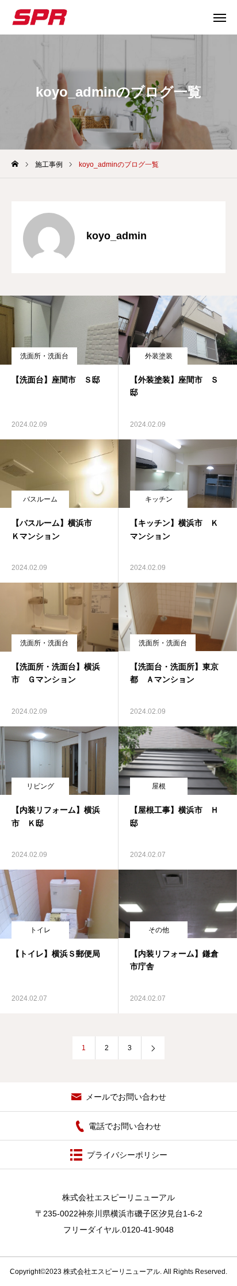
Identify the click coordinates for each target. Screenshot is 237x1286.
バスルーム (40, 499)
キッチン (159, 499)
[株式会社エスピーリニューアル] (40, 17)
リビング (40, 786)
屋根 (159, 786)
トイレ (40, 930)
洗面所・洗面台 (44, 356)
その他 (158, 930)
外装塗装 (159, 356)
